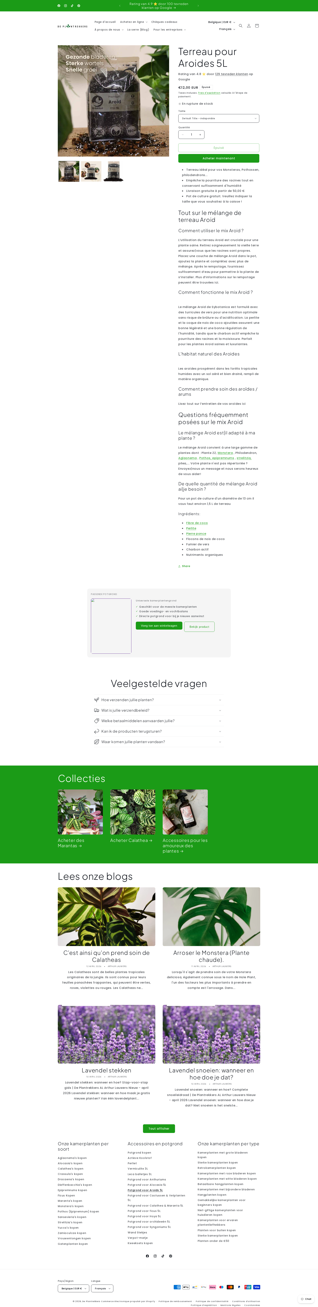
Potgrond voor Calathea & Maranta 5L (155, 1205)
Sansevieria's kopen (72, 1217)
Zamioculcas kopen (72, 1233)
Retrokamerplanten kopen (217, 1168)
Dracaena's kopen (71, 1179)
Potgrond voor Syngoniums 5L (149, 1227)
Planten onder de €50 (213, 1241)
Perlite (191, 528)
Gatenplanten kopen (73, 1244)
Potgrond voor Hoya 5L (144, 1216)
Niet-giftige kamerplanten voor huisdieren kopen (220, 1212)
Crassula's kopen (70, 1174)
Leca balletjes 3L (140, 1174)
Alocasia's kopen (70, 1163)
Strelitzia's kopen (70, 1222)
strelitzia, (244, 458)
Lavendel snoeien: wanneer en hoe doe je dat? (211, 1074)
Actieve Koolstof (140, 1158)
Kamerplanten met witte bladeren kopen (227, 1179)
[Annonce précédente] (120, 5)
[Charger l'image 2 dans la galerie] (91, 171)
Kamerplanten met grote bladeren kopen (223, 1155)
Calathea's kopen (71, 1168)
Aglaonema (187, 458)
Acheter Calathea (129, 840)
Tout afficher (159, 1129)
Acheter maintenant (219, 158)
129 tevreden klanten (231, 74)
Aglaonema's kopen (72, 1158)
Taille (181, 111)
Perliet (132, 1163)
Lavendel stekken (106, 1070)
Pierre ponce (196, 534)
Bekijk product (199, 626)
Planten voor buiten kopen (217, 1230)
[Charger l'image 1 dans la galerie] (69, 171)
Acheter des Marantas (71, 843)
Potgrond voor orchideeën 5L (149, 1221)
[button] (133, 22)
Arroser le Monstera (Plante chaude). (211, 956)
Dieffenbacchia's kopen (75, 1184)
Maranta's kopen (70, 1201)
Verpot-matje (138, 1238)
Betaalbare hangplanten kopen (220, 1184)
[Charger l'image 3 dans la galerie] (113, 171)
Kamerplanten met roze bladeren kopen (227, 1173)
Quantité (184, 127)
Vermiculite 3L (138, 1168)
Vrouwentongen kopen (74, 1238)
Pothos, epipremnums (216, 458)
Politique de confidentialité (212, 1301)
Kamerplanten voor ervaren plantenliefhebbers (218, 1222)
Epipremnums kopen (72, 1190)
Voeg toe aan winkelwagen (159, 625)
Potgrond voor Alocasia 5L (147, 1185)
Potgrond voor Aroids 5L (145, 1190)
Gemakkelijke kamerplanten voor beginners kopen (222, 1202)
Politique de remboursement (175, 1301)
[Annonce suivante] (198, 5)
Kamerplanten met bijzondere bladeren (226, 1189)
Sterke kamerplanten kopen (218, 1162)
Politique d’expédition (204, 1305)
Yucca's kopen (68, 1228)
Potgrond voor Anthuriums (147, 1179)
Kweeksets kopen (140, 1243)
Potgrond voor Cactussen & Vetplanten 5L (156, 1198)
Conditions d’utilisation (246, 1301)
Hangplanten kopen (212, 1195)
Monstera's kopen (71, 1206)
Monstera (225, 453)
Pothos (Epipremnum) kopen (78, 1211)
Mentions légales (230, 1305)
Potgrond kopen (139, 1152)
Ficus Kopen (66, 1195)
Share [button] (186, 566)
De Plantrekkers (91, 1301)
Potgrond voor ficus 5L (144, 1211)
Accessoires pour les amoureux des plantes (185, 845)
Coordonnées (252, 1305)
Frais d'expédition (209, 92)
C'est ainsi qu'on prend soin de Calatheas (106, 956)
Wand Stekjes (137, 1232)
